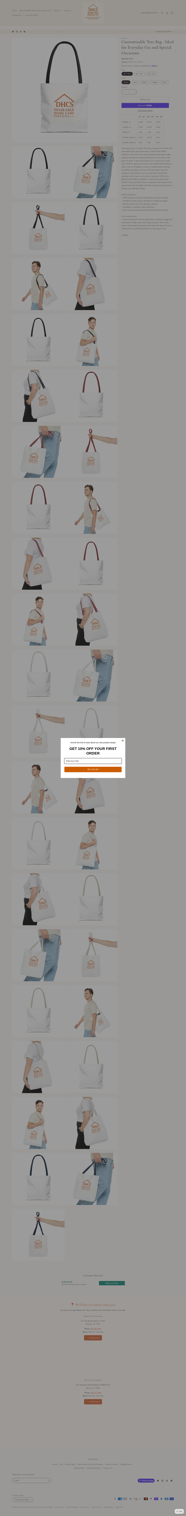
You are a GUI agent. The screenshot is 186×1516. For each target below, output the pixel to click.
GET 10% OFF (93, 769)
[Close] (122, 740)
